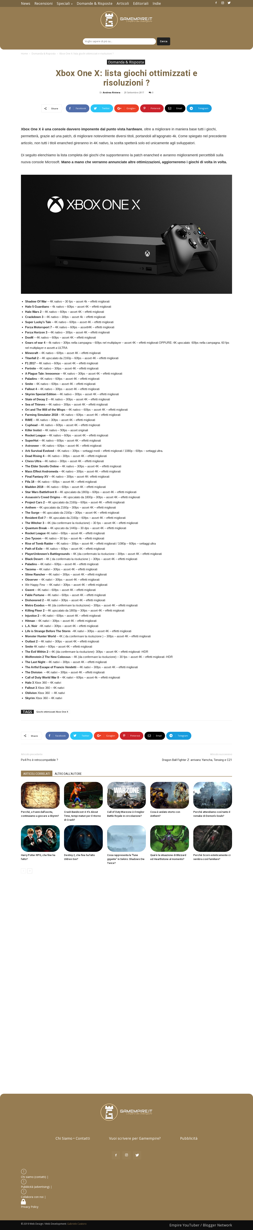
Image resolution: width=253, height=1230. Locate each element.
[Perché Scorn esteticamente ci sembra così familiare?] (212, 838)
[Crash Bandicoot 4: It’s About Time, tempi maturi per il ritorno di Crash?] (83, 795)
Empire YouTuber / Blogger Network (200, 1225)
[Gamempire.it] (126, 20)
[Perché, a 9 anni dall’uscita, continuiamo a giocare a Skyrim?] (40, 795)
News (25, 3)
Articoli (123, 3)
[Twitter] (229, 3)
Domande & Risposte (94, 3)
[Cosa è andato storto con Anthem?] (169, 795)
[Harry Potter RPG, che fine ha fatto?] (40, 838)
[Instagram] (223, 3)
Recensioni (43, 3)
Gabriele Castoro (77, 1223)
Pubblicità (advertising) (35, 1187)
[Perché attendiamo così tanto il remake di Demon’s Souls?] (212, 795)
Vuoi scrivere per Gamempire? (135, 1138)
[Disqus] (126, 932)
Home (24, 53)
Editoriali (140, 3)
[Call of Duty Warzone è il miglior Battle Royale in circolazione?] (126, 795)
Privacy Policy (30, 1207)
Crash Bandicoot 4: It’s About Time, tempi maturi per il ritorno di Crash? (82, 815)
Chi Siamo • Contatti (73, 1138)
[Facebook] (216, 3)
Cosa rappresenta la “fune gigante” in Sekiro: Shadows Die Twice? (125, 859)
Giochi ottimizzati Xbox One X (52, 711)
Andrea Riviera (111, 92)
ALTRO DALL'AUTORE (68, 773)
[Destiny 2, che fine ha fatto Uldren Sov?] (83, 838)
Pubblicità (188, 1138)
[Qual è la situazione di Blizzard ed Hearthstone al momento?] (169, 838)
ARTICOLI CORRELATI (36, 773)
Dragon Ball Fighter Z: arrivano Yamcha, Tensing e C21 (197, 760)
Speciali (63, 3)
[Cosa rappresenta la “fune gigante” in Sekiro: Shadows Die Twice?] (126, 838)
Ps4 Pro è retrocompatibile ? (39, 760)
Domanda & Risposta (44, 53)
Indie (157, 3)
